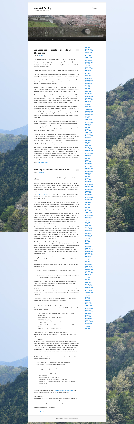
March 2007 (88, 317)
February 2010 (88, 264)
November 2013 (89, 197)
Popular (53, 39)
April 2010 (87, 263)
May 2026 (87, 47)
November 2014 (89, 186)
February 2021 (88, 93)
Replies (53, 411)
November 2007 (89, 308)
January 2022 (88, 77)
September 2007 (89, 312)
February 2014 (88, 194)
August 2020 (88, 101)
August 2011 (88, 237)
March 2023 (88, 67)
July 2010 (87, 258)
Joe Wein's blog (42, 8)
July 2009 (87, 276)
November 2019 (89, 111)
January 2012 (88, 228)
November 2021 (89, 80)
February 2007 (88, 318)
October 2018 (88, 121)
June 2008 (87, 297)
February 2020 (88, 108)
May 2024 (87, 64)
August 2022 (88, 70)
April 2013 (87, 209)
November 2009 (89, 269)
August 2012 (88, 219)
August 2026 (88, 46)
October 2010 (88, 253)
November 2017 (89, 135)
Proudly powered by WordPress (71, 418)
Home (36, 39)
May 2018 (87, 127)
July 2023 (87, 65)
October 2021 (88, 82)
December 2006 (89, 321)
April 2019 (87, 117)
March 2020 (88, 106)
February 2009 (88, 284)
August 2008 (88, 294)
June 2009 (87, 277)
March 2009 (88, 282)
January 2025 (88, 57)
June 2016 (87, 157)
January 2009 (88, 286)
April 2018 (87, 129)
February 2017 (88, 147)
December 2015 (89, 166)
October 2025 (88, 52)
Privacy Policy (59, 418)
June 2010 (87, 259)
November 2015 (89, 168)
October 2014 (88, 188)
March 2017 (88, 145)
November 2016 (89, 152)
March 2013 (88, 210)
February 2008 (88, 304)
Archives (47, 39)
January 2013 (88, 212)
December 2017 (89, 134)
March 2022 (88, 75)
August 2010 (88, 256)
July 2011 (87, 238)
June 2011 (87, 240)
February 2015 (88, 181)
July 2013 (87, 204)
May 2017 (87, 142)
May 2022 (87, 73)
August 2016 (88, 155)
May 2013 (87, 207)
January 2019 (88, 119)
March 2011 (88, 245)
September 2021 (89, 83)
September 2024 (89, 62)
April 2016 (87, 160)
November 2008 (89, 289)
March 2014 (88, 192)
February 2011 (88, 246)
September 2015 (89, 171)
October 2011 (88, 233)
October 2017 (88, 137)
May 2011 (87, 241)
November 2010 (89, 251)
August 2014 (88, 191)
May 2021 (87, 88)
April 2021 (87, 90)
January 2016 (88, 165)
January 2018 (88, 132)
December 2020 (89, 96)
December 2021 (89, 78)
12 (77, 170)
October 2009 (88, 271)
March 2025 (88, 55)
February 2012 (88, 227)
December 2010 (89, 250)
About (41, 39)
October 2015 (88, 170)
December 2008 (89, 287)
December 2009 (89, 268)
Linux (45, 411)
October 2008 (88, 290)
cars (39, 162)
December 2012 (89, 214)
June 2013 (87, 206)
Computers (40, 411)
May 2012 (87, 222)
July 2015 (87, 175)
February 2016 (88, 163)
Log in (86, 334)
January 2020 (88, 109)
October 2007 (88, 310)
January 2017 (88, 148)
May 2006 (87, 328)
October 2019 (88, 113)
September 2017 (89, 139)
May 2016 (87, 158)
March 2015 (88, 179)
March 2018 (88, 130)
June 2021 (87, 86)
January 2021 (88, 95)
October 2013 (88, 199)
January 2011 (88, 248)
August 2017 (88, 140)
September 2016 (89, 153)
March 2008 (88, 302)
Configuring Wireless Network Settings (63, 390)
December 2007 (89, 307)
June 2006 (87, 326)
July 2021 (87, 85)
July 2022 (87, 72)
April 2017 (87, 144)
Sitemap (59, 39)
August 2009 (88, 274)
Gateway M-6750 (43, 195)
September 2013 (89, 201)
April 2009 (87, 281)
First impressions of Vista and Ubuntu (52, 169)
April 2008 (87, 300)
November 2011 (89, 232)
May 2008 (87, 299)
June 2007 (87, 315)
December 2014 (89, 184)
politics (42, 162)
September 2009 (89, 272)
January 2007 (88, 320)
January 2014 (88, 196)
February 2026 (88, 49)
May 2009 (87, 279)
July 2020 (87, 103)
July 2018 (87, 126)
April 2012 (87, 223)
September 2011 (89, 235)
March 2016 (88, 162)
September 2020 (89, 99)
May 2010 (87, 261)
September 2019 (89, 114)
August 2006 (88, 325)
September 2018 (89, 122)
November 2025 (89, 51)
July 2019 (87, 116)
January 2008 (88, 305)
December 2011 (89, 230)
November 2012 (89, 215)
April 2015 (87, 178)
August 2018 (88, 124)
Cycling (64, 39)
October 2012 (88, 217)
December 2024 (89, 59)
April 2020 (87, 104)
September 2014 (89, 189)
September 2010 (89, 255)
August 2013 (88, 202)
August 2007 (88, 313)
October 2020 (88, 98)
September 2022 (89, 69)
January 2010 (88, 266)
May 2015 (87, 176)
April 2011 (87, 243)
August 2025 (88, 54)
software (48, 411)
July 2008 (87, 295)
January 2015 (88, 183)
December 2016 (89, 150)
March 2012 (88, 225)
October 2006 (88, 323)
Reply (46, 162)
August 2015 (88, 173)
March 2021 (88, 91)
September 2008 (89, 292)
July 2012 (87, 220)
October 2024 (88, 60)
